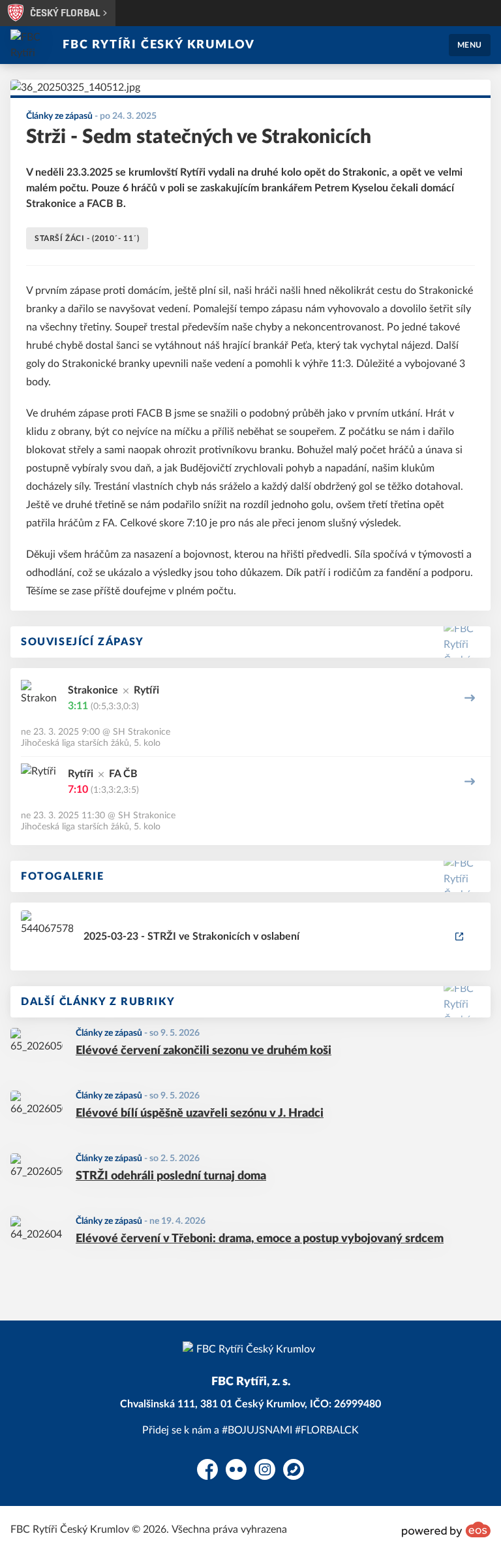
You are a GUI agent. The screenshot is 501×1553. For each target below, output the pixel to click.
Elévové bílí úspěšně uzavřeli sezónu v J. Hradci (200, 1113)
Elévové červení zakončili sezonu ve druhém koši (203, 1051)
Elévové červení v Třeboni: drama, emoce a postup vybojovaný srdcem (260, 1239)
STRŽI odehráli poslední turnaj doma (171, 1176)
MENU (469, 45)
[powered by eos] (446, 1529)
